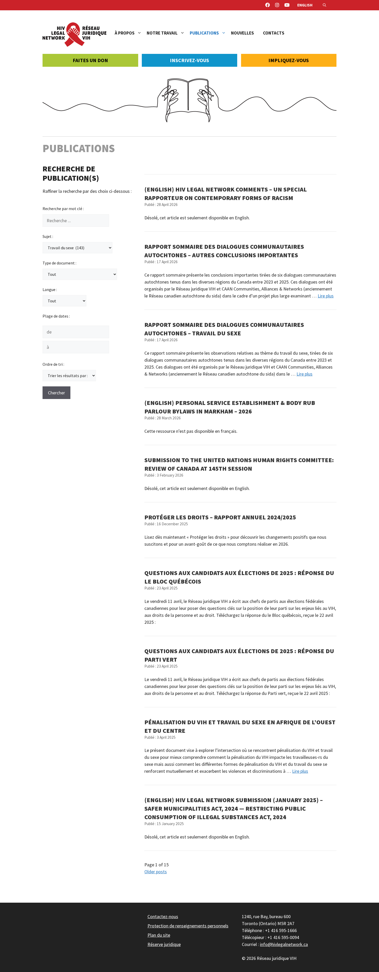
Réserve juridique (164, 944)
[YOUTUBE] (287, 5)
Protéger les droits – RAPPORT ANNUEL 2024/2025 (220, 517)
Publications (204, 33)
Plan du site (158, 935)
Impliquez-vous (288, 60)
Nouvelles (242, 33)
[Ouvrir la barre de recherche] (324, 5)
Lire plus (326, 296)
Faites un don (90, 60)
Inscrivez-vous (189, 60)
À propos (125, 33)
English (304, 5)
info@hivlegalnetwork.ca (284, 944)
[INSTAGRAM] (277, 5)
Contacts (273, 33)
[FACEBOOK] (268, 5)
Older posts (155, 872)
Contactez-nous (162, 916)
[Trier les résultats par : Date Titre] (69, 375)
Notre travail (162, 33)
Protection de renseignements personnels (187, 926)
